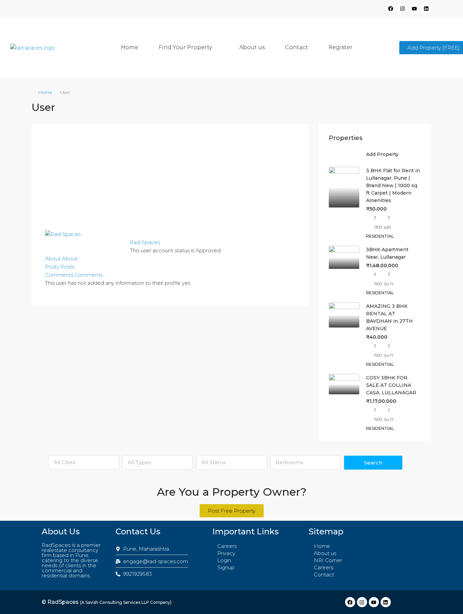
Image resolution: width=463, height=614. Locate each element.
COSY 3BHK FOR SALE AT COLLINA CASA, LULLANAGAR (391, 385)
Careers (227, 546)
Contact (296, 47)
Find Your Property (185, 47)
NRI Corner (328, 560)
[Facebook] (390, 8)
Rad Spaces (145, 242)
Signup (226, 567)
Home (129, 47)
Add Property (382, 154)
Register (340, 47)
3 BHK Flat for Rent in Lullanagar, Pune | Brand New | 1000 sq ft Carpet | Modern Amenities (393, 185)
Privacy (226, 553)
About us (252, 47)
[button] (189, 47)
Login (224, 560)
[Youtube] (414, 8)
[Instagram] (402, 8)
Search (373, 462)
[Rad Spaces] (63, 234)
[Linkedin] (426, 8)
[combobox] (83, 462)
